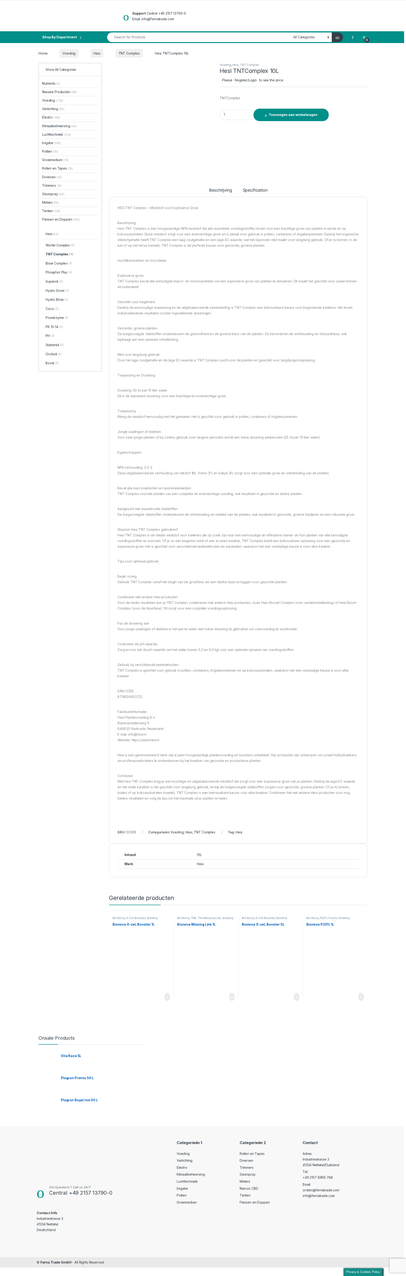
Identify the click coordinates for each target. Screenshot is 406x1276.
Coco (52, 309)
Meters (50, 202)
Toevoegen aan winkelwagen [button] (160, 997)
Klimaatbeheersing (59, 126)
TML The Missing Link (206, 918)
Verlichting (53, 109)
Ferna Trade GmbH (55, 1262)
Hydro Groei (57, 291)
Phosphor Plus (59, 272)
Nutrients (51, 83)
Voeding (68, 53)
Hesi (97, 53)
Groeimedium (55, 160)
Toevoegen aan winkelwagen (293, 115)
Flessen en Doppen (61, 219)
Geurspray (53, 194)
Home (43, 53)
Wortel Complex (60, 245)
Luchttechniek (56, 134)
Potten (50, 151)
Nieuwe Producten (59, 92)
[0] (364, 37)
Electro (51, 117)
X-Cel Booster (135, 918)
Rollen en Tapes (57, 168)
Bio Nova (119, 918)
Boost (52, 363)
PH (50, 336)
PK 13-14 (54, 327)
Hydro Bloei (57, 299)
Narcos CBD (249, 1188)
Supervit (54, 281)
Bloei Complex (59, 263)
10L (199, 855)
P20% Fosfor (328, 918)
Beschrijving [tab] (220, 190)
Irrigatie (51, 143)
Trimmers (52, 185)
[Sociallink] (39, 1239)
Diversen (52, 177)
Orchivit (53, 354)
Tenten (51, 211)
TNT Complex (129, 53)
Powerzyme (57, 318)
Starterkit (55, 345)
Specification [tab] (255, 190)
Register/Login (246, 80)
